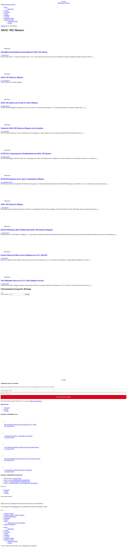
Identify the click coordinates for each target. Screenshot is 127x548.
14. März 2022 (5, 106)
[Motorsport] (13, 47)
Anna (5, 481)
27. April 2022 (5, 80)
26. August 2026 (8, 426)
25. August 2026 (8, 437)
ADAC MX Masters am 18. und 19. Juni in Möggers (19, 103)
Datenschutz (15, 506)
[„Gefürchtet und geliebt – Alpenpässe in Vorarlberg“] (11, 433)
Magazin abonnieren (9, 524)
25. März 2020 (5, 157)
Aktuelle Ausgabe (9, 18)
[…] (92, 57)
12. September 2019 (6, 182)
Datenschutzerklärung (35, 401)
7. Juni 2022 (4, 55)
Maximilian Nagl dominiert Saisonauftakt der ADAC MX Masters (24, 52)
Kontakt (10, 23)
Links (5, 521)
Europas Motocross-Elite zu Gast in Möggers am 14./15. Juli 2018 (24, 255)
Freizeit (6, 10)
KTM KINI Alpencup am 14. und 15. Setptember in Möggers (22, 179)
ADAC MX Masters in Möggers (12, 77)
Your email (4, 500)
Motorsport (11, 9)
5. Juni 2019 (4, 207)
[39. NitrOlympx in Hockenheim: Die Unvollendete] (11, 467)
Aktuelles (6, 15)
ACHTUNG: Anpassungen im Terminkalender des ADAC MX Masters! (26, 153)
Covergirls (7, 12)
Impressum (7, 518)
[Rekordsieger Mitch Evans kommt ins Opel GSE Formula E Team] (11, 456)
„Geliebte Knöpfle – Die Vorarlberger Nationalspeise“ (23, 483)
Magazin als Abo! (9, 20)
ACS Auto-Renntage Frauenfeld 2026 (19, 480)
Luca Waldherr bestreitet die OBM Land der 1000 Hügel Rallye (21, 447)
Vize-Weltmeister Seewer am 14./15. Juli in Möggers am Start (22, 280)
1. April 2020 (4, 131)
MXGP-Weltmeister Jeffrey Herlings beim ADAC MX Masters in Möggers (27, 230)
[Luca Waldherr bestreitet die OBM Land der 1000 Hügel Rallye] (11, 444)
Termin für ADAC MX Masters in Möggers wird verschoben (22, 128)
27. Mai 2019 (4, 233)
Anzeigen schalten (13, 21)
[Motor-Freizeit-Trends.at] (8, 4)
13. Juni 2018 (4, 283)
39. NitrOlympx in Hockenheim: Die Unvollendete (18, 470)
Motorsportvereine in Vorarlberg (16, 523)
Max (5, 483)
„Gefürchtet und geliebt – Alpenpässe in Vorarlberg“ (18, 436)
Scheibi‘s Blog (17, 478)
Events (6, 13)
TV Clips (6, 17)
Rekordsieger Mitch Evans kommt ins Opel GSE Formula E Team (22, 458)
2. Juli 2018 (4, 258)
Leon (5, 480)
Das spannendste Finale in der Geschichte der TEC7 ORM (20, 424)
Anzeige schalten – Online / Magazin (14, 515)
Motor (6, 7)
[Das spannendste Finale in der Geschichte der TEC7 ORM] (11, 421)
